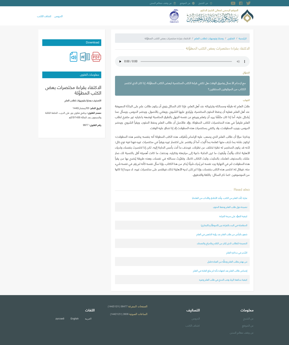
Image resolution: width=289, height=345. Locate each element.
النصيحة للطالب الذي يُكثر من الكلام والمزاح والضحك (222, 243)
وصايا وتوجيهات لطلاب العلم (209, 38)
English (75, 318)
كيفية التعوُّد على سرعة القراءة (233, 216)
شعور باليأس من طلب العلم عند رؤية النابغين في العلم (221, 234)
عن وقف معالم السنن (161, 3)
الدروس (58, 16)
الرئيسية (243, 38)
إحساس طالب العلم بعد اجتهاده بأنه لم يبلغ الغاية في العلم (220, 270)
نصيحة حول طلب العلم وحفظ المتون (230, 206)
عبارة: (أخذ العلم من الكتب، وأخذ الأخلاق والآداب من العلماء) (219, 197)
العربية (88, 318)
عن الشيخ (203, 3)
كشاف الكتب (44, 16)
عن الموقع (185, 3)
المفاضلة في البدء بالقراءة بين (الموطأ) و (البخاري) (224, 225)
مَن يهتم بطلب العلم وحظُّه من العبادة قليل (227, 261)
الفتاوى (231, 38)
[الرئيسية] (220, 15)
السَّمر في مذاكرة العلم (236, 252)
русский (60, 318)
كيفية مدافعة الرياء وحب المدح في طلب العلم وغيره (223, 279)
